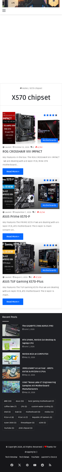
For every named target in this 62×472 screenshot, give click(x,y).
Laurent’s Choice (49, 457)
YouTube (9, 428)
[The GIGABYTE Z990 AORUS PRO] (11, 330)
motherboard (33, 412)
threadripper (27, 423)
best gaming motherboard (41, 401)
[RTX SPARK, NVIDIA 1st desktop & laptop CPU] (11, 344)
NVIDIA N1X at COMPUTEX (35, 354)
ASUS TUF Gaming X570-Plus (23, 282)
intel (7, 412)
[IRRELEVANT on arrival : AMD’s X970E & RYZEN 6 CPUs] (11, 373)
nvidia (49, 412)
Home (25, 88)
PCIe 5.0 (23, 417)
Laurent (8, 147)
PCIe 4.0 (9, 417)
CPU (24, 406)
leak (18, 412)
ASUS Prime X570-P (16, 217)
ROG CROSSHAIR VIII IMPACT (22, 152)
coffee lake (10, 406)
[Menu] (4, 10)
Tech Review (11, 457)
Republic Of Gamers (42, 417)
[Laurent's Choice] (31, 3)
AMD (7, 401)
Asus (20, 401)
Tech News (24, 457)
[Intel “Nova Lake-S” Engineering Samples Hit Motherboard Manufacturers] (11, 387)
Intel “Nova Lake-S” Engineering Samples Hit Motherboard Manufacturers (39, 385)
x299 (42, 423)
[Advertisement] (31, 50)
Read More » (13, 171)
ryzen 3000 (10, 423)
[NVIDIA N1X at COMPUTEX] (11, 358)
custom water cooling (42, 406)
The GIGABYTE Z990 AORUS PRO (37, 325)
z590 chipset (25, 428)
